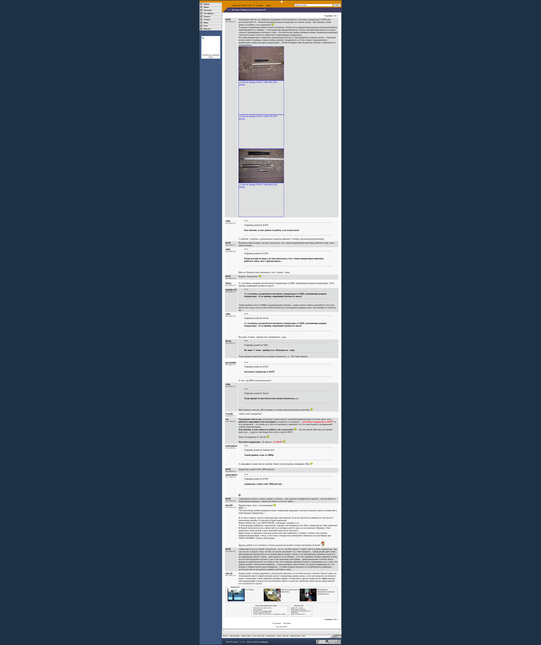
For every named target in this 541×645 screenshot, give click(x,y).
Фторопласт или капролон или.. (262, 608)
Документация (234, 636)
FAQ (303, 636)
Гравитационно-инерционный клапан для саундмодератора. (326, 592)
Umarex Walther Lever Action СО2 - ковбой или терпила (269, 614)
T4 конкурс (259, 5)
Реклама (285, 636)
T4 (253, 5)
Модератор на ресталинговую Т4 (253, 10)
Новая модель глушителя (298, 609)
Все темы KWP (281, 627)
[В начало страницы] (339, 637)
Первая (206, 4)
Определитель (270, 636)
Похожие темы (298, 605)
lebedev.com (264, 642)
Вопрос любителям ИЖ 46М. (262, 612)
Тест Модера (249, 590)
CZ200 (244, 5)
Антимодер (294, 612)
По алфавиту (209, 13)
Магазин (207, 29)
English (268, 5)
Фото (206, 26)
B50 (239, 5)
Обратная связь (295, 636)
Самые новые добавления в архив (266, 605)
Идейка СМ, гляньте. (297, 608)
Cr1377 (249, 5)
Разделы (207, 16)
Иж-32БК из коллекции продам (262, 611)
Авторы (207, 20)
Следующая (276, 623)
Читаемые (208, 10)
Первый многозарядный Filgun (210, 56)
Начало (225, 636)
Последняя (287, 623)
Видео (206, 23)
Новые (206, 7)
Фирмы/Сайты (246, 636)
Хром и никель (257, 609)
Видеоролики (235, 587)
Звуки (279, 636)
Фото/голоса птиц (258, 636)
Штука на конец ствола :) (298, 614)
